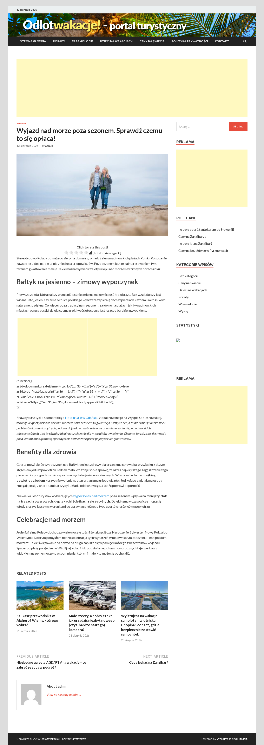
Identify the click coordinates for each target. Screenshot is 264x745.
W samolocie (82, 41)
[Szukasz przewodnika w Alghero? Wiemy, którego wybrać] (40, 611)
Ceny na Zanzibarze (192, 236)
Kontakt (222, 41)
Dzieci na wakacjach (116, 41)
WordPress (224, 738)
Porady (59, 41)
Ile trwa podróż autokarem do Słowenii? (206, 229)
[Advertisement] (132, 88)
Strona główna (33, 41)
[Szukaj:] (212, 126)
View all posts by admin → (64, 694)
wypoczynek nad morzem (91, 496)
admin (49, 145)
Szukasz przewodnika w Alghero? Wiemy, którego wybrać (37, 620)
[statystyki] (178, 340)
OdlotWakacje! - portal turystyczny (62, 738)
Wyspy (183, 311)
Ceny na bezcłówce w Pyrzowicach (203, 250)
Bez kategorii (188, 276)
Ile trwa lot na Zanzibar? (195, 243)
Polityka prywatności (189, 41)
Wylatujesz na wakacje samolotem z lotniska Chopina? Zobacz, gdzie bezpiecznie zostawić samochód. (140, 625)
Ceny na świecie (152, 41)
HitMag (242, 738)
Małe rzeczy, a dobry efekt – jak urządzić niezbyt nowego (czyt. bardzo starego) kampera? (92, 623)
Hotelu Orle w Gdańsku (81, 417)
